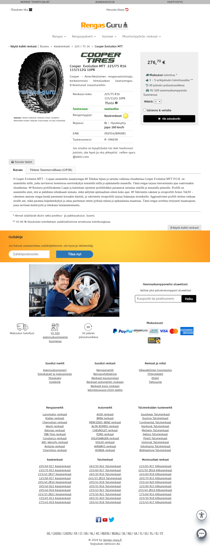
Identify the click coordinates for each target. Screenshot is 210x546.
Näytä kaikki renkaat (23, 46)
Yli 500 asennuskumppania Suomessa (55, 337)
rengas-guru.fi (112, 539)
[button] (201, 514)
